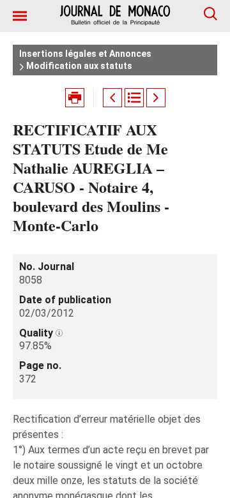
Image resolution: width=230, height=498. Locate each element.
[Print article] (74, 97)
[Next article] (155, 97)
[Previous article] (112, 97)
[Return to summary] (134, 97)
